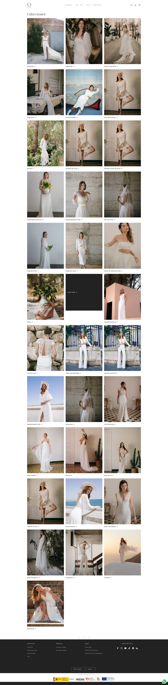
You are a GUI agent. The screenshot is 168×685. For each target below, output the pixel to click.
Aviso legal (88, 647)
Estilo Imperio (31, 475)
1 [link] (79, 637)
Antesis (29, 168)
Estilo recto (107, 475)
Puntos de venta (32, 650)
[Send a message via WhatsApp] (164, 681)
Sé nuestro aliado (61, 650)
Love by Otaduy (71, 117)
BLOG (81, 5)
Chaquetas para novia (73, 219)
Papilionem (69, 66)
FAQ (28, 656)
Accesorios (69, 424)
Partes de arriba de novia (112, 271)
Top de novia (31, 373)
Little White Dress (110, 117)
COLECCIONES (68, 5)
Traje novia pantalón (72, 373)
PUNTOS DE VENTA (97, 5)
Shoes (29, 322)
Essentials (30, 66)
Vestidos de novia (71, 168)
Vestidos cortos (32, 526)
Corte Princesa (109, 424)
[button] (69, 5)
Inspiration (30, 117)
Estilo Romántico (32, 577)
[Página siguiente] (89, 637)
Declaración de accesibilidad (93, 653)
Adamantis (30, 629)
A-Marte (107, 577)
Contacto (30, 647)
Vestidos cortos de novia (112, 168)
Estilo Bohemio (70, 526)
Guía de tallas (31, 653)
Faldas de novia (71, 271)
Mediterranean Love (33, 424)
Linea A (68, 475)
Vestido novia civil (110, 373)
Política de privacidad (91, 650)
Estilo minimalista (110, 526)
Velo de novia (108, 219)
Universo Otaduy (61, 647)
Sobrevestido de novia (34, 219)
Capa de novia (32, 271)
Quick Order (71, 292)
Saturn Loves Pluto (110, 66)
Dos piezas (69, 577)
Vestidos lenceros (110, 322)
